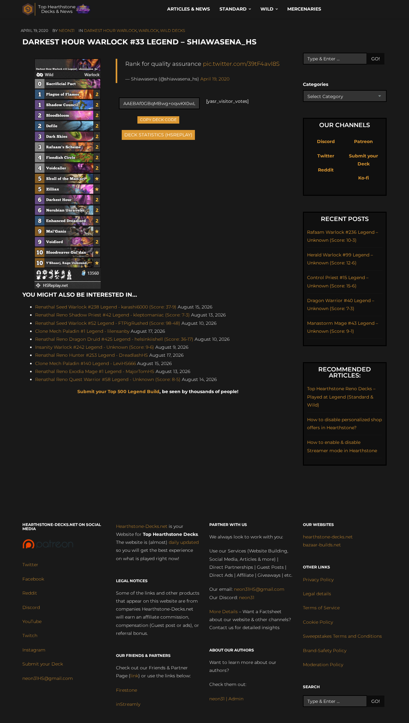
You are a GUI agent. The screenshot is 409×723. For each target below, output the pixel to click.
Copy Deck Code (158, 119)
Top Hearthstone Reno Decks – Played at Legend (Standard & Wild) (341, 396)
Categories (315, 84)
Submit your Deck (42, 664)
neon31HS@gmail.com (47, 678)
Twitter (325, 156)
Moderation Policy (323, 664)
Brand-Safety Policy (324, 650)
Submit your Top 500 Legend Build (118, 391)
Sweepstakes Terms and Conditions (342, 636)
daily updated (184, 542)
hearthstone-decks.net (328, 537)
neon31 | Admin (226, 699)
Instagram (33, 650)
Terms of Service (321, 608)
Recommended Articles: (344, 372)
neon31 (66, 30)
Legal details (317, 594)
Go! (375, 59)
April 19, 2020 (214, 79)
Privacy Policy (318, 579)
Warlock (148, 30)
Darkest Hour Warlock (110, 30)
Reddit (326, 170)
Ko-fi (363, 178)
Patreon (363, 141)
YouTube (32, 621)
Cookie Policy (318, 622)
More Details (223, 611)
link (134, 676)
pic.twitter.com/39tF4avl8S (241, 63)
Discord (326, 141)
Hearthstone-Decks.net (141, 526)
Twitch (29, 635)
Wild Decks (172, 30)
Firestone (126, 690)
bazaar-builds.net (322, 545)
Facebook (33, 579)
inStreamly (128, 704)
